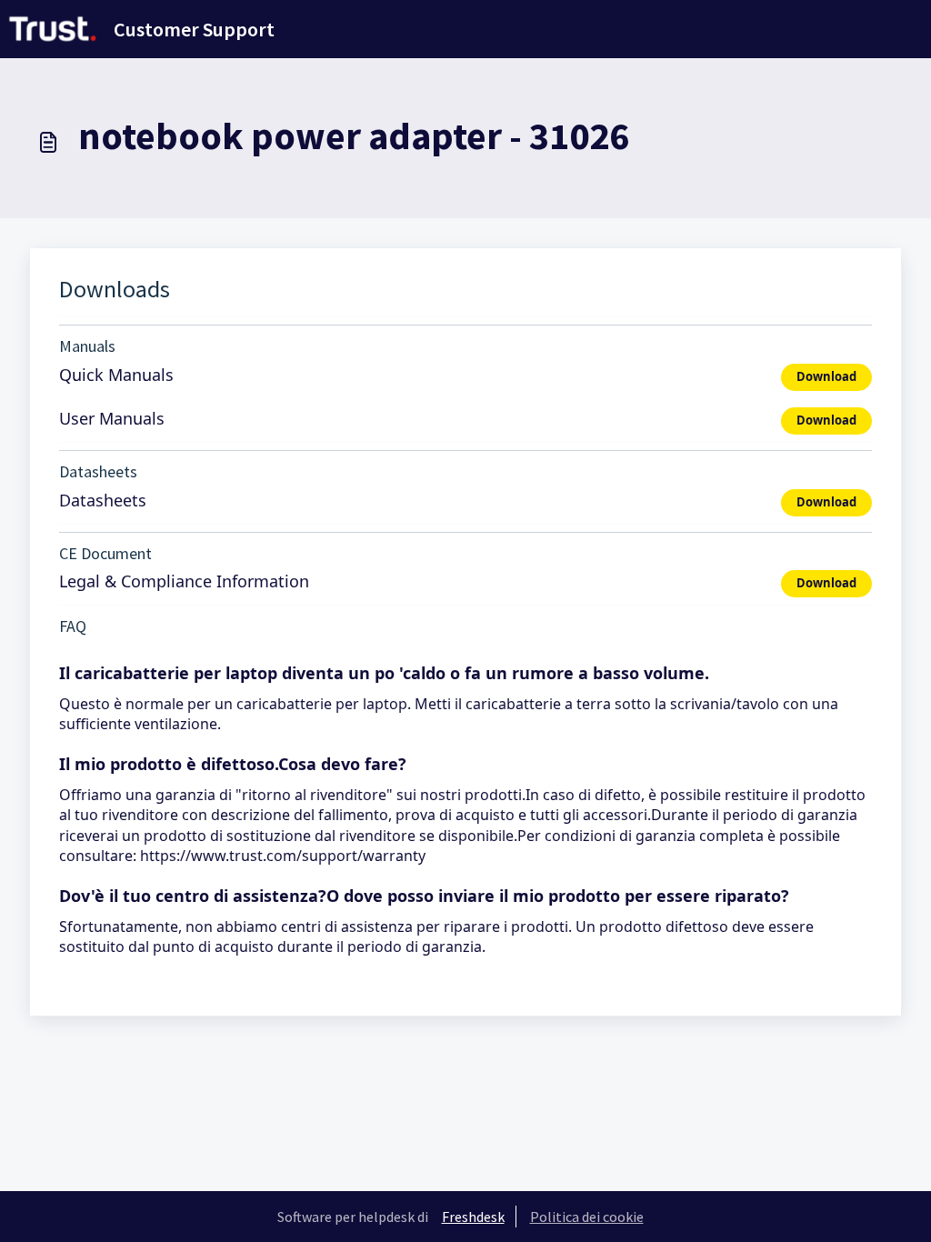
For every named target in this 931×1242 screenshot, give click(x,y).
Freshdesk (473, 1216)
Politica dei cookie (587, 1216)
